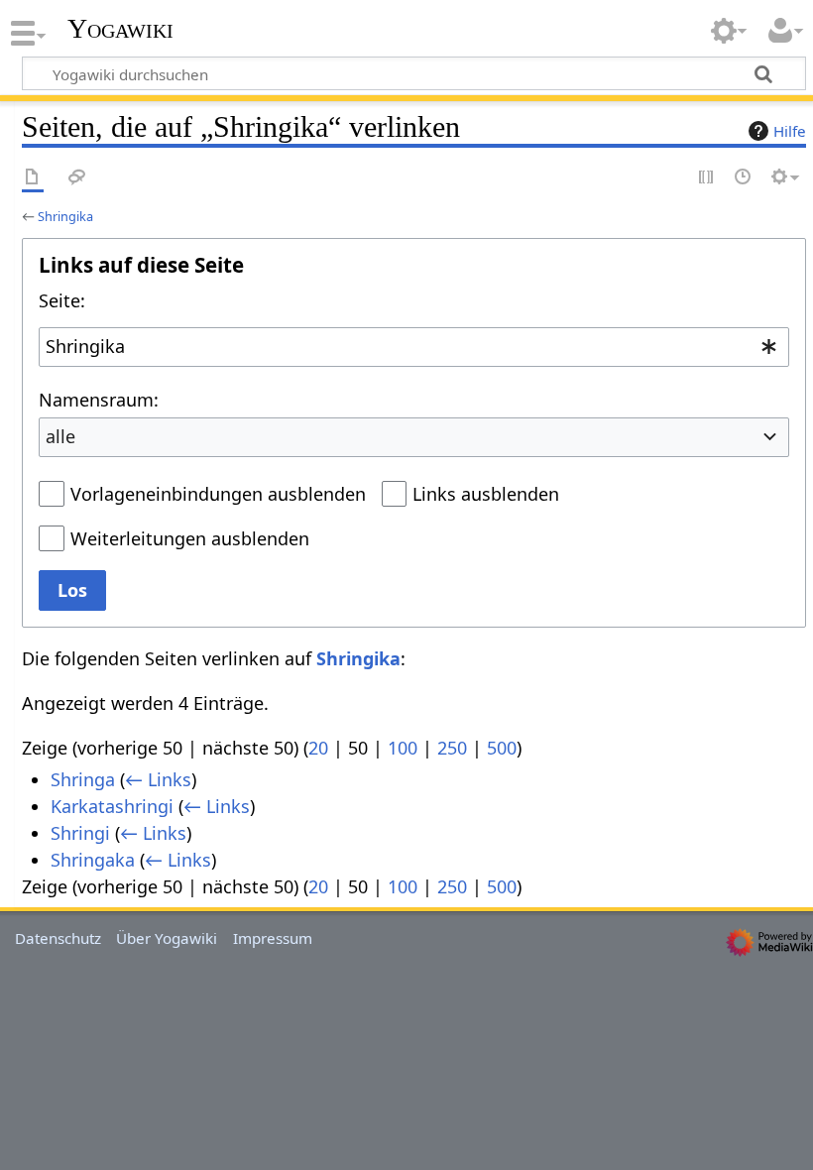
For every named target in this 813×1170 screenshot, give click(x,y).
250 (452, 748)
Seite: (62, 300)
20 (318, 748)
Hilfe (789, 131)
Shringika (65, 216)
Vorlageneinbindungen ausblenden (218, 494)
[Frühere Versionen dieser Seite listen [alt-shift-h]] (744, 178)
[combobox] (414, 347)
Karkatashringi (112, 806)
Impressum (272, 938)
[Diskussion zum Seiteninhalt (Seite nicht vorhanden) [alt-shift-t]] (77, 178)
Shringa (83, 779)
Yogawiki (120, 29)
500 (502, 748)
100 (402, 748)
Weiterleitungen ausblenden (189, 538)
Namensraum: (99, 399)
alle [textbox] (60, 436)
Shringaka (93, 860)
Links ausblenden (485, 494)
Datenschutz (58, 938)
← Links (158, 779)
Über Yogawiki (166, 938)
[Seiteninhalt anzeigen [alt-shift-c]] (33, 178)
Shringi (80, 833)
